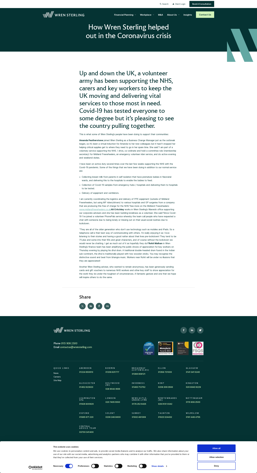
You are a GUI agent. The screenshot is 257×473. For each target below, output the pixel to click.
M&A (160, 14)
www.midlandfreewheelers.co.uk (95, 209)
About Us (172, 14)
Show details (158, 466)
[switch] (95, 466)
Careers (57, 377)
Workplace (145, 14)
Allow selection (216, 457)
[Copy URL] (107, 306)
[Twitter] (82, 306)
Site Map (57, 380)
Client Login (180, 4)
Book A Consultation (201, 4)
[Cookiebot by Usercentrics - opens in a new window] (35, 468)
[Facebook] (99, 306)
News (56, 373)
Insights (188, 14)
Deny (216, 466)
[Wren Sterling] (63, 14)
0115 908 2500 (69, 343)
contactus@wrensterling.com (76, 347)
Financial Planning (123, 14)
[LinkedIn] (91, 306)
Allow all (216, 448)
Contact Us (205, 14)
